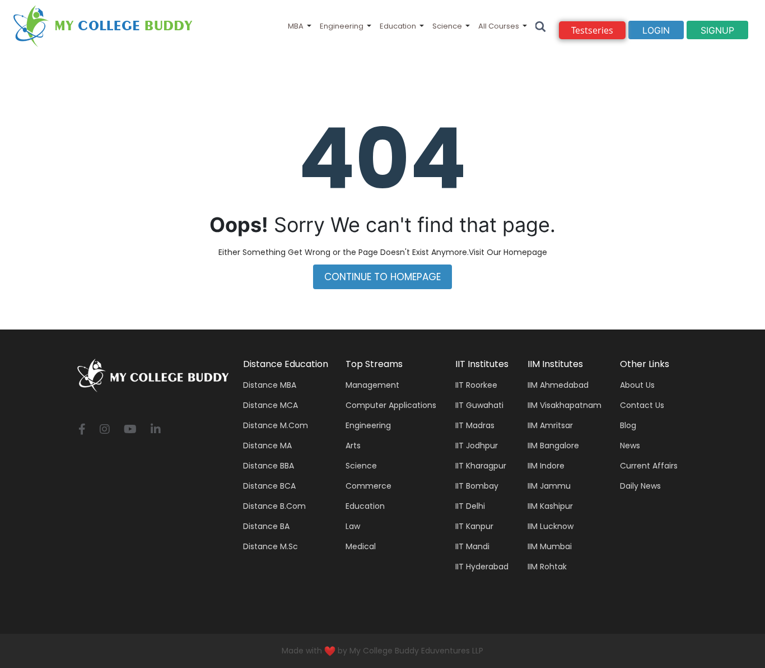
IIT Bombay (476, 485)
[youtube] (130, 430)
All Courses (498, 26)
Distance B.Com (274, 506)
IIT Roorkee (476, 385)
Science (447, 26)
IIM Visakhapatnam (564, 405)
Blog (628, 425)
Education (398, 26)
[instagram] (105, 430)
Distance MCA (270, 405)
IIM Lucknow (550, 526)
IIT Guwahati (479, 405)
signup (717, 30)
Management (372, 385)
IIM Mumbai (550, 546)
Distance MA (267, 445)
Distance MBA (269, 385)
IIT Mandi (472, 546)
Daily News (640, 485)
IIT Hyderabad (482, 566)
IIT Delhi (470, 506)
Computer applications (391, 405)
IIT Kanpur (474, 526)
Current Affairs (649, 465)
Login (656, 30)
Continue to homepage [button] (382, 277)
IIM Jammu (549, 485)
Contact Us (642, 405)
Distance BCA (269, 485)
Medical (361, 546)
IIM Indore (546, 465)
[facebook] (82, 430)
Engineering (341, 26)
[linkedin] (156, 430)
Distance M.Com (275, 425)
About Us (637, 385)
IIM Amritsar (550, 425)
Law (353, 526)
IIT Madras (475, 425)
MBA (296, 26)
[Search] (541, 26)
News (630, 445)
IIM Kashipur (550, 506)
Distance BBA (268, 465)
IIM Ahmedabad (558, 385)
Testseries (592, 30)
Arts (353, 445)
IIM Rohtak (547, 566)
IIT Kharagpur (480, 465)
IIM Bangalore (553, 445)
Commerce (368, 485)
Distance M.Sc (270, 546)
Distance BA (266, 526)
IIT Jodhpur (476, 445)
